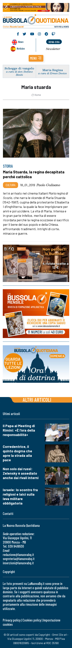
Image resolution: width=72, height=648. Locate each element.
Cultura (10, 185)
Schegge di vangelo (19, 68)
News (20, 41)
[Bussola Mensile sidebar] (36, 313)
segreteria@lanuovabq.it (19, 558)
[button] (36, 58)
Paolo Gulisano (48, 184)
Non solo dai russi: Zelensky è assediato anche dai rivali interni (21, 473)
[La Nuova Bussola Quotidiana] (36, 20)
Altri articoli (37, 399)
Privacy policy (11, 620)
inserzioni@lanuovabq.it (18, 563)
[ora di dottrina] (36, 364)
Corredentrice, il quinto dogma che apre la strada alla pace (17, 453)
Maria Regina (52, 70)
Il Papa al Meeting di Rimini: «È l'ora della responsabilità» (19, 430)
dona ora (54, 42)
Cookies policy (32, 620)
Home (38, 94)
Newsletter (53, 49)
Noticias (21, 48)
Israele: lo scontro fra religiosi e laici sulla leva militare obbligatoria (20, 496)
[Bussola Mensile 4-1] (36, 263)
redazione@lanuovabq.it (18, 554)
